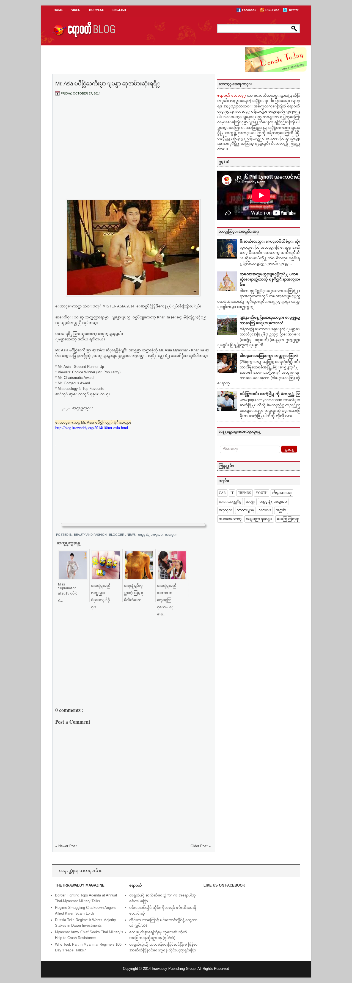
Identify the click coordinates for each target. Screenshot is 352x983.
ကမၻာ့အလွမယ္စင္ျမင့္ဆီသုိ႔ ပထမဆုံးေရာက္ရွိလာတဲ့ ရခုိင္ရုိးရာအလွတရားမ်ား (272, 279)
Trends (244, 493)
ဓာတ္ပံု (250, 502)
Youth (262, 493)
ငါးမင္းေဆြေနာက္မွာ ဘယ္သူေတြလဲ (269, 356)
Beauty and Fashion (91, 534)
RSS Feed (272, 10)
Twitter (293, 10)
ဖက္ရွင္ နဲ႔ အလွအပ (150, 534)
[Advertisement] (133, 141)
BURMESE (96, 10)
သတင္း (171, 534)
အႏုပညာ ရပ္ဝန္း (259, 519)
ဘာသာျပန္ (245, 510)
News (131, 534)
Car (222, 493)
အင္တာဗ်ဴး (281, 510)
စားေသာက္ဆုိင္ (230, 502)
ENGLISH (119, 10)
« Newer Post (66, 846)
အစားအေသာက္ (230, 519)
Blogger (117, 534)
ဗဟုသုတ (225, 510)
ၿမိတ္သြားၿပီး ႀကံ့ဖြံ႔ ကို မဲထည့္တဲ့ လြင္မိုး (272, 394)
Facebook (249, 10)
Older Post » (201, 846)
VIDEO (76, 10)
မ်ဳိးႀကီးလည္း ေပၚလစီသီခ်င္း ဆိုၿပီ (272, 241)
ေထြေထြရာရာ (288, 519)
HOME (58, 10)
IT (231, 493)
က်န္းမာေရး (282, 493)
